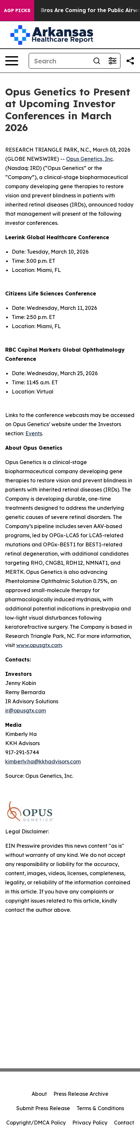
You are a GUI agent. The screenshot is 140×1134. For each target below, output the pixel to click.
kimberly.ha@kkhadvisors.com (43, 761)
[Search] (97, 60)
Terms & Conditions (100, 1108)
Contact (124, 1122)
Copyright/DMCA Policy (36, 1122)
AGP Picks (17, 10)
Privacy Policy (89, 1122)
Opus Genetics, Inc (89, 159)
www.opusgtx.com (39, 645)
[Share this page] (130, 60)
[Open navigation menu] (11, 60)
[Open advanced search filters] (112, 60)
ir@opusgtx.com (25, 710)
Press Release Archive (80, 1094)
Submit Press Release (43, 1108)
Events (33, 433)
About (39, 1094)
